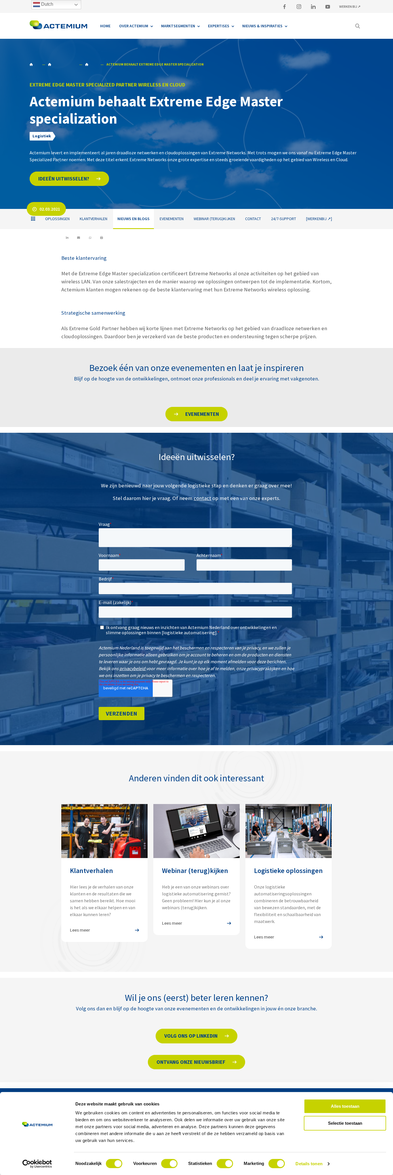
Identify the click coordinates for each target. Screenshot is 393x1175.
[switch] (169, 1163)
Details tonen (308, 1163)
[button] (69, 179)
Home (34, 64)
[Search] (357, 25)
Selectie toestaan (345, 1123)
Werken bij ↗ (349, 6)
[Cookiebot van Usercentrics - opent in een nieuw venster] (37, 1163)
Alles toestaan (345, 1106)
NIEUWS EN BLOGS (91, 64)
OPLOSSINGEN (57, 218)
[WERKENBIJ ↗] (319, 218)
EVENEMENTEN (172, 218)
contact (202, 498)
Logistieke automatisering (62, 64)
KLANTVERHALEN (93, 218)
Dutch (46, 4)
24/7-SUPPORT (283, 218)
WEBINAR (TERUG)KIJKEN (214, 218)
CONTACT (253, 218)
